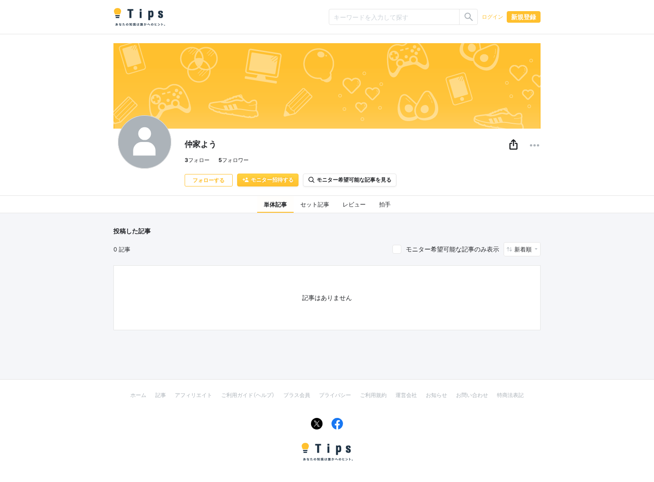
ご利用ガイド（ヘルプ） (248, 395)
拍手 (385, 204)
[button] (513, 145)
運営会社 (406, 395)
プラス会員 (296, 395)
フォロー (197, 160)
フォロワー (233, 160)
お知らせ (436, 395)
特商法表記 (510, 395)
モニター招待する (272, 179)
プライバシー (335, 395)
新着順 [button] (523, 249)
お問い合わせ (472, 395)
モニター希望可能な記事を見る (354, 179)
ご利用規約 (373, 395)
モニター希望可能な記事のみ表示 (452, 249)
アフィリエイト (193, 395)
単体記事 (275, 204)
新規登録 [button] (523, 16)
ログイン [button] (492, 16)
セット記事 (314, 204)
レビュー (354, 204)
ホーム (138, 395)
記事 (160, 395)
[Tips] (139, 17)
